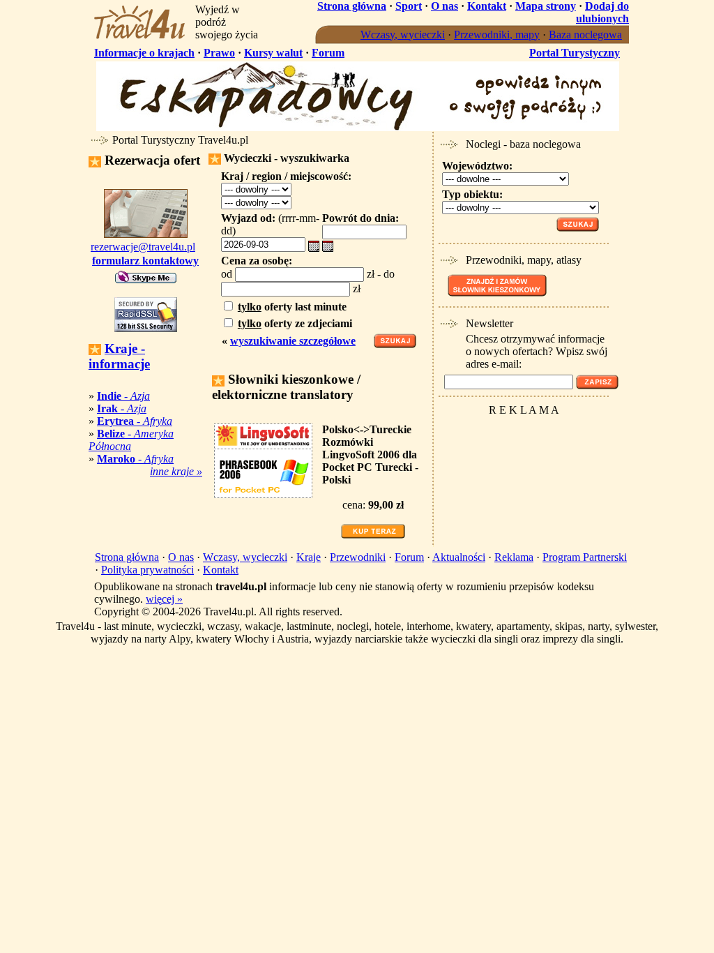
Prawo (219, 53)
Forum (328, 53)
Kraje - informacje (119, 356)
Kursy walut (273, 53)
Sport (408, 6)
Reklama (513, 557)
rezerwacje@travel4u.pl (143, 247)
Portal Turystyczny (574, 53)
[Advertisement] (522, 442)
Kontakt (486, 6)
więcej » (164, 599)
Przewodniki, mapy (497, 34)
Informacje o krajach (144, 53)
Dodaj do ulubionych (602, 12)
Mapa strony (545, 6)
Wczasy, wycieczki (402, 34)
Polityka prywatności (147, 570)
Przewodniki (358, 557)
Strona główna (351, 6)
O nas (444, 6)
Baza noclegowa (585, 34)
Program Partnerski (584, 557)
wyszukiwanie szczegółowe (293, 341)
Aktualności (458, 557)
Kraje (308, 557)
